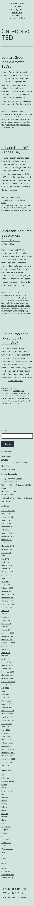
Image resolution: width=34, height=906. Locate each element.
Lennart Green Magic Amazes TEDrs (13, 61)
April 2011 (5, 543)
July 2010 (5, 556)
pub (17, 125)
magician (10, 122)
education (27, 396)
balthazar (5, 778)
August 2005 (6, 724)
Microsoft (13, 306)
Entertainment (18, 114)
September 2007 (8, 643)
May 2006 (5, 694)
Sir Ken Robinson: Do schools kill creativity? (15, 338)
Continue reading (23, 104)
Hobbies (4, 797)
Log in (3, 868)
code (26, 117)
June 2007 (5, 653)
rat (2, 311)
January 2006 (6, 707)
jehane (9, 208)
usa (19, 313)
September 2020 (8, 511)
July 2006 (5, 688)
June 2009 (5, 578)
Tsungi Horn (12, 482)
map (26, 303)
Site (2, 836)
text (15, 313)
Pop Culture (6, 826)
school (12, 401)
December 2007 (7, 633)
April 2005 (5, 736)
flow (20, 298)
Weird (3, 852)
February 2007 (7, 665)
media (16, 122)
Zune (12, 127)
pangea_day (5, 210)
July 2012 (5, 530)
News (15, 200)
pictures (25, 308)
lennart (27, 119)
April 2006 (5, 698)
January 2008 (6, 630)
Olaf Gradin (5, 491)
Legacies (4, 460)
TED (30, 114)
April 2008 (5, 620)
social (26, 210)
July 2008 (5, 611)
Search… (5, 431)
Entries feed (6, 871)
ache (9, 393)
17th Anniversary (8, 469)
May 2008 (5, 617)
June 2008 (5, 614)
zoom (29, 313)
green (8, 119)
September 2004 (8, 759)
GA (24, 298)
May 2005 (5, 733)
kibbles (4, 804)
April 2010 (5, 562)
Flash (3, 119)
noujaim (23, 208)
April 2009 (5, 585)
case (9, 298)
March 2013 (6, 523)
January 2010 (6, 569)
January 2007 (6, 669)
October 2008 (7, 601)
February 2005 (7, 743)
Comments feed (7, 875)
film (25, 205)
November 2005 (7, 714)
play (2, 125)
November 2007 (7, 636)
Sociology (21, 200)
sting (26, 311)
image (11, 300)
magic (3, 122)
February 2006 (7, 704)
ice (8, 300)
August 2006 (6, 685)
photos (27, 306)
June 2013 (5, 520)
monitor (21, 306)
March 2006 (6, 701)
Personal (4, 823)
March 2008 (6, 623)
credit (11, 396)
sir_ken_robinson (22, 401)
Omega (19, 479)
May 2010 (5, 559)
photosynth (14, 308)
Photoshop (5, 308)
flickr (16, 298)
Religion (4, 830)
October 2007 (7, 640)
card (15, 117)
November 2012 (7, 527)
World (3, 203)
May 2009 (5, 581)
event (21, 205)
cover (12, 205)
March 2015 (6, 514)
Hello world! (6, 456)
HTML (22, 119)
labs (12, 303)
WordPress (22, 898)
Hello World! (6, 466)
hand (12, 119)
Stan (30, 210)
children (26, 393)
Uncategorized (7, 849)
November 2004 (8, 752)
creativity (4, 396)
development (18, 396)
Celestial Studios (8, 781)
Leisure (4, 807)
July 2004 (5, 765)
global (29, 205)
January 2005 (6, 746)
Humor (26, 114)
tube (13, 403)
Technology (20, 295)
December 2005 (7, 711)
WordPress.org (7, 878)
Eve (30, 117)
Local (3, 810)
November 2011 (7, 536)
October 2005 (7, 717)
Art (8, 117)
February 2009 (7, 588)
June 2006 (5, 691)
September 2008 (8, 604)
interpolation (5, 303)
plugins (12, 125)
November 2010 (7, 546)
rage (21, 210)
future (19, 398)
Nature (4, 817)
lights (17, 303)
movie (21, 122)
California (15, 393)
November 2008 (7, 598)
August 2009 (6, 575)
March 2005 (6, 740)
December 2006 (7, 672)
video (28, 125)
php (12, 210)
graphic (29, 298)
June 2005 (5, 730)
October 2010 (6, 549)
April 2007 (5, 659)
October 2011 (6, 540)
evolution (8, 398)
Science (4, 833)
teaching (4, 403)
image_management (22, 300)
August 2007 (6, 646)
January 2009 (6, 591)
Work (8, 127)
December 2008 (7, 594)
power (16, 210)
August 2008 (6, 607)
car (11, 117)
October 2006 (7, 678)
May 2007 (5, 656)
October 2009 (7, 572)
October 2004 (7, 756)
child (21, 393)
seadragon (8, 311)
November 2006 (7, 675)
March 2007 (6, 662)
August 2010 (6, 553)
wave (3, 127)
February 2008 (7, 627)
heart (17, 119)
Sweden (23, 125)
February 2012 (7, 533)
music (18, 208)
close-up (20, 117)
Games (4, 794)
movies (26, 122)
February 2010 (7, 565)
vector (23, 313)
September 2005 (8, 720)
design (4, 784)
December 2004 (7, 749)
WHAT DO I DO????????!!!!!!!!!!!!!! (14, 463)
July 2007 (5, 649)
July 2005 (5, 727)
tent (11, 313)
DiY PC (4, 788)
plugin (7, 125)
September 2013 (8, 517)
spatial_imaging (18, 311)
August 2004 (6, 762)
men (13, 208)
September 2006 (8, 682)
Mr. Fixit (4, 814)
